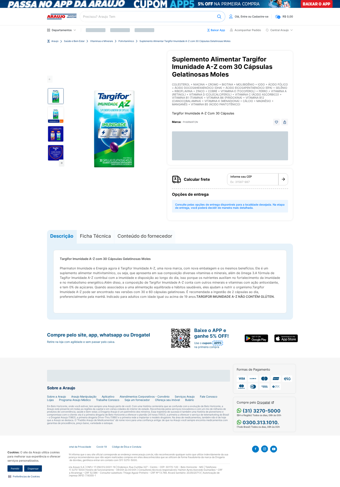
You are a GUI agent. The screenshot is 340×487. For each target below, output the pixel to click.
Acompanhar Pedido (248, 30)
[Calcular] (283, 179)
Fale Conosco (208, 396)
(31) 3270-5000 (261, 411)
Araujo (54, 41)
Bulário (189, 400)
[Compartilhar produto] (284, 122)
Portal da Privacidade (79, 446)
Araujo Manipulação (83, 396)
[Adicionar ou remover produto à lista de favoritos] (276, 122)
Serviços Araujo (185, 396)
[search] (152, 16)
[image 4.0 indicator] (56, 153)
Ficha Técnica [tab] (95, 236)
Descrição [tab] (61, 236)
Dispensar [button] (33, 468)
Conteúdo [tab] (144, 236)
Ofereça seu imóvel (167, 400)
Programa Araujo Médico (75, 400)
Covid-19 (101, 446)
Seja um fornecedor (137, 400)
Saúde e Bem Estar (74, 41)
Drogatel (263, 402)
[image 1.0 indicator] (56, 96)
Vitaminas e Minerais (101, 41)
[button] (24, 476)
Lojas (50, 400)
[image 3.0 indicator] (56, 134)
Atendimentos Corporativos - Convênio (144, 396)
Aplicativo (108, 396)
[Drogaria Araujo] (62, 16)
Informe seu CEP (241, 176)
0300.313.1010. (260, 422)
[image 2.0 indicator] (56, 115)
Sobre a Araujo (56, 396)
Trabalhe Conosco (107, 400)
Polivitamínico (126, 41)
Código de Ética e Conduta (126, 446)
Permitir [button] (15, 468)
